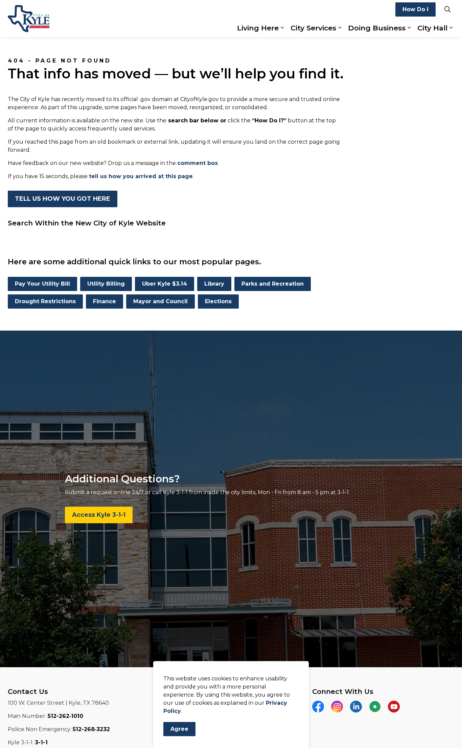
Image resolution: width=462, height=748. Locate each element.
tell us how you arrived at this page (141, 176)
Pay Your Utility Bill (42, 284)
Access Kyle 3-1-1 (98, 514)
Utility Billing (106, 284)
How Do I (415, 9)
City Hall (432, 28)
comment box (197, 163)
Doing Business (377, 28)
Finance (104, 301)
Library (214, 284)
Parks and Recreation (272, 284)
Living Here (258, 28)
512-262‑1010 (65, 716)
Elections (218, 301)
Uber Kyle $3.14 (164, 284)
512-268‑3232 (91, 729)
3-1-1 (41, 742)
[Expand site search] (447, 9)
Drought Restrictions (45, 301)
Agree (179, 729)
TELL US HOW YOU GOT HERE (62, 198)
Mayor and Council (160, 301)
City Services (313, 28)
